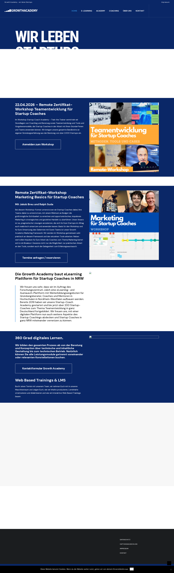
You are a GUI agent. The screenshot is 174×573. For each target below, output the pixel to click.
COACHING (114, 11)
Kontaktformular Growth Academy (43, 368)
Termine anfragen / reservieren (41, 258)
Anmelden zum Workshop (38, 144)
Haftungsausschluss (128, 544)
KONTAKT (140, 11)
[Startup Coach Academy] (31, 58)
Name (19, 425)
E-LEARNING (86, 11)
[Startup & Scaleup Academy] (68, 58)
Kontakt (123, 553)
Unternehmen (22, 439)
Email (18, 449)
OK (132, 569)
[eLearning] (142, 58)
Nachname (41, 434)
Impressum (165, 2)
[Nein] (171, 569)
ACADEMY (100, 11)
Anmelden (22, 461)
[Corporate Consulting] (105, 58)
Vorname (18, 434)
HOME (74, 11)
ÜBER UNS (127, 11)
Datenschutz (125, 540)
